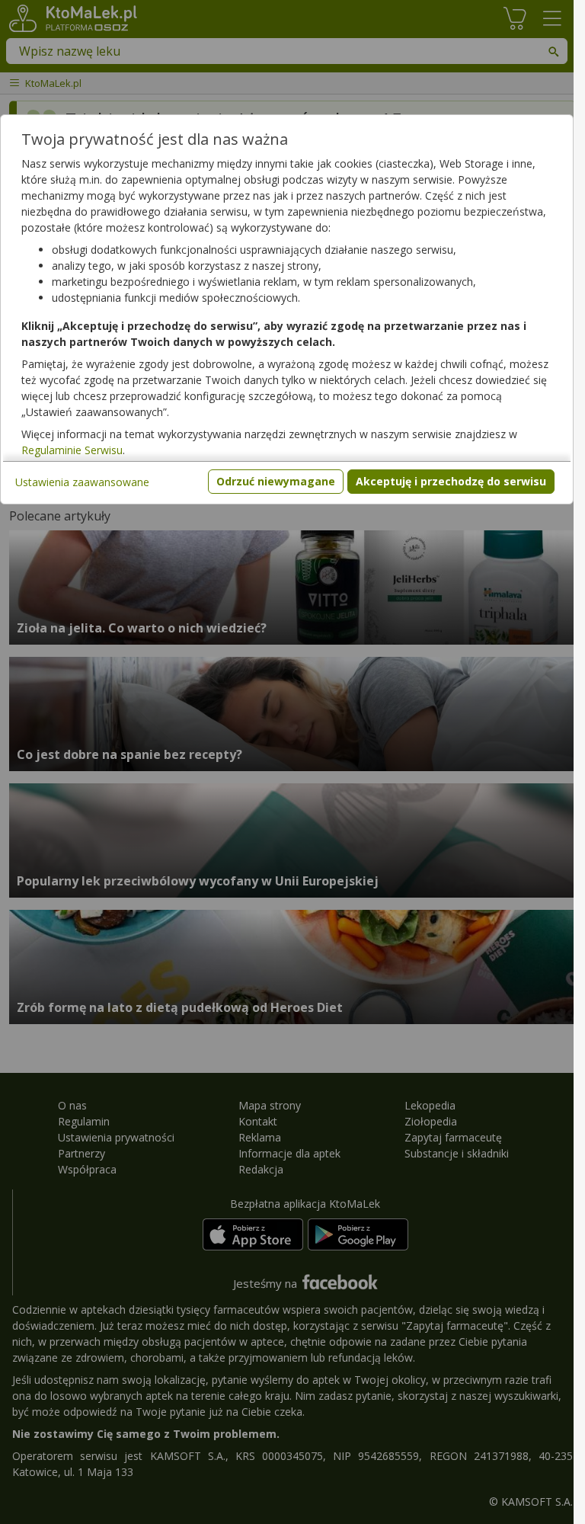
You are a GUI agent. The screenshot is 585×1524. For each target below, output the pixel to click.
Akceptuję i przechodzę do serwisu (451, 481)
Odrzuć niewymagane (275, 481)
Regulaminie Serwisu (72, 450)
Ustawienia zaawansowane (82, 482)
